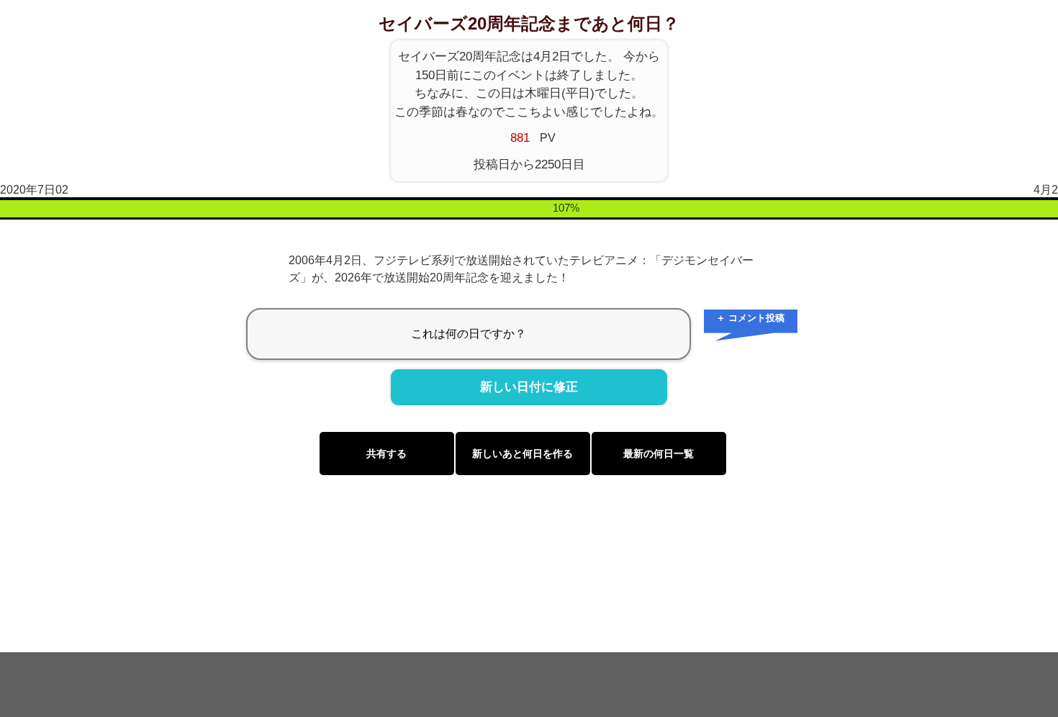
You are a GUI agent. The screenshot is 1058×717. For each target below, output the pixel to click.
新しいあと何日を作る (522, 453)
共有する (386, 453)
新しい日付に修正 (529, 387)
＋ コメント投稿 (750, 317)
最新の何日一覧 (658, 453)
